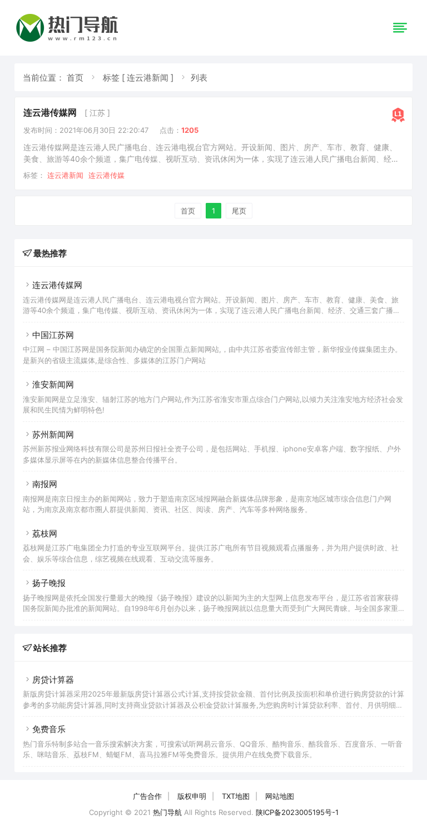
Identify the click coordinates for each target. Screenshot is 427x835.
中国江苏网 (53, 335)
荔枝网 (44, 533)
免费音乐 (49, 729)
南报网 (44, 484)
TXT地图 (236, 796)
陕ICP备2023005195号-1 (297, 812)
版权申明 (191, 796)
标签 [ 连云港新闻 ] (138, 77)
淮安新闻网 (53, 384)
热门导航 (167, 812)
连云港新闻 (65, 175)
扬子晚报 (49, 583)
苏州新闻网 (53, 434)
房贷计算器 (53, 679)
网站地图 (279, 796)
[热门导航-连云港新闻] (68, 41)
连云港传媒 (106, 175)
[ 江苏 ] (97, 112)
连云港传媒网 (50, 112)
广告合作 (147, 796)
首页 (75, 77)
